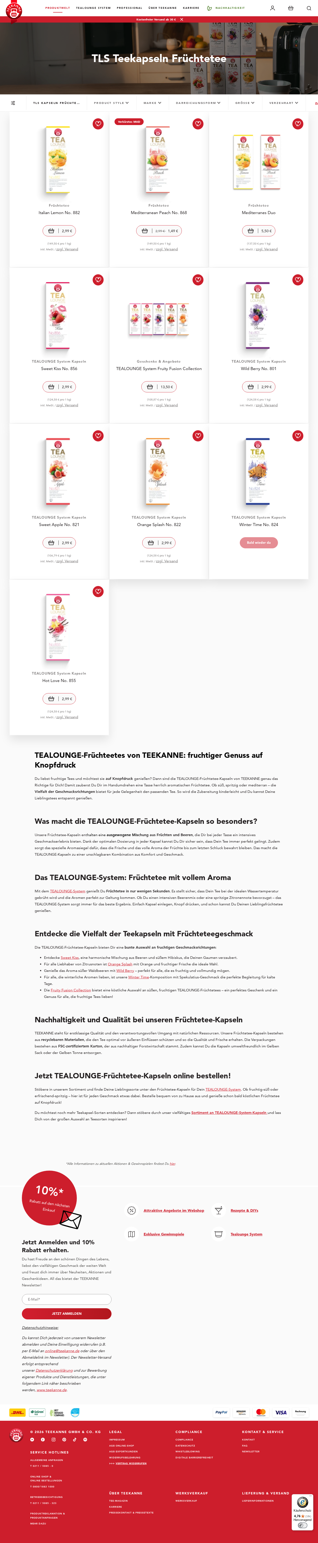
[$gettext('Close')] (312, 1370)
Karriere (191, 8)
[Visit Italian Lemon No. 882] (59, 189)
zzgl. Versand (67, 249)
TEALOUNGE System (93, 8)
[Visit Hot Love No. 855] (59, 657)
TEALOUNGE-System (67, 891)
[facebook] (42, 1440)
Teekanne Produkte (207, 1400)
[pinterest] (64, 1440)
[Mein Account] (273, 8)
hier (172, 1164)
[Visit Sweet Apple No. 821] (59, 501)
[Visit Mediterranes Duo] (258, 189)
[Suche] (309, 8)
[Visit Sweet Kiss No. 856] (59, 345)
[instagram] (53, 1440)
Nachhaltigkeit (230, 8)
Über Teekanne (163, 8)
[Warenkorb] (291, 8)
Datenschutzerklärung (211, 1512)
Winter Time (138, 977)
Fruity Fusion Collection (71, 990)
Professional (129, 8)
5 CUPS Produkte (205, 1429)
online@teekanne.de (62, 1351)
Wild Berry (125, 970)
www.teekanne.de (295, 1517)
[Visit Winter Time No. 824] (258, 501)
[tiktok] (75, 1440)
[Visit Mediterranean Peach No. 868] (159, 189)
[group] (56, 103)
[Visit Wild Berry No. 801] (258, 345)
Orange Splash (120, 964)
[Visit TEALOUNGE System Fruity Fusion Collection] (159, 345)
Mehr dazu (38, 1523)
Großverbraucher (205, 1444)
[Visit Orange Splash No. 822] (159, 501)
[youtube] (32, 1440)
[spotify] (85, 1440)
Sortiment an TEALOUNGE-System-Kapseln (229, 1112)
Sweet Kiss (70, 957)
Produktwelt (57, 8)
